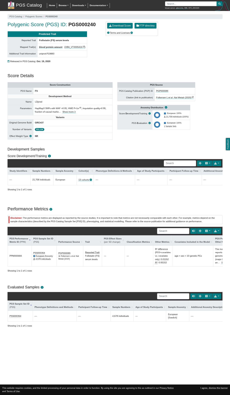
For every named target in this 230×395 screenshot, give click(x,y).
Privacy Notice (167, 388)
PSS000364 (39, 253)
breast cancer (170, 8)
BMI (185, 8)
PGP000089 (162, 91)
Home (52, 5)
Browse (63, 5)
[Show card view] (193, 231)
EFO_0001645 (194, 8)
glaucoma (179, 8)
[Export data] (216, 163)
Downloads (78, 5)
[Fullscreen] (200, 163)
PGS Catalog (15, 16)
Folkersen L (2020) (173, 97)
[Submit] (219, 3)
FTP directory (147, 25)
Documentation (98, 5)
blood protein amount (50, 47)
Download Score (121, 25)
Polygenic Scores (33, 16)
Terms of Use (13, 391)
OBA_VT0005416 (73, 47)
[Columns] (207, 163)
